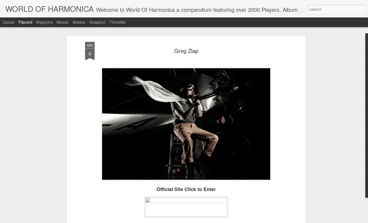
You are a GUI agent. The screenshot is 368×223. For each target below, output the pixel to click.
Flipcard (25, 22)
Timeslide (117, 22)
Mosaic (63, 22)
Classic (9, 22)
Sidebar (79, 22)
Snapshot (97, 22)
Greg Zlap (186, 51)
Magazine (44, 22)
